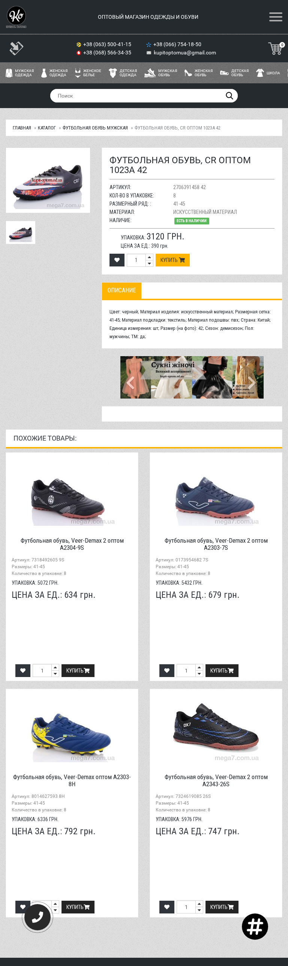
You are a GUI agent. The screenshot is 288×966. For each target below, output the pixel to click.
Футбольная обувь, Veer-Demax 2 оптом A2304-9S (72, 544)
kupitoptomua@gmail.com (185, 53)
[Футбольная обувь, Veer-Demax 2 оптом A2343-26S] (216, 728)
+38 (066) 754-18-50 (177, 44)
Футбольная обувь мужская (95, 128)
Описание (122, 290)
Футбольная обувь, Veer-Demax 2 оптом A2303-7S (216, 544)
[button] (131, 377)
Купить (169, 260)
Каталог (47, 128)
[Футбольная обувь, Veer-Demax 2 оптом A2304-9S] (72, 492)
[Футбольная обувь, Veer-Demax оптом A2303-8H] (72, 728)
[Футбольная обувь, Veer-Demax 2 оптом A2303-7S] (216, 492)
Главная (22, 128)
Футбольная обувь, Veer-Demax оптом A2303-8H (72, 780)
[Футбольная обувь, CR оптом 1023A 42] (21, 232)
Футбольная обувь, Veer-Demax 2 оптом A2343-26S (216, 780)
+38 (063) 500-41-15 (107, 44)
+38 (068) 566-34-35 (107, 53)
